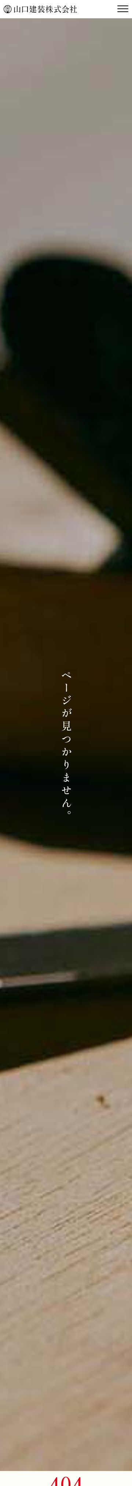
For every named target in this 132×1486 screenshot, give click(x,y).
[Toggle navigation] (123, 9)
